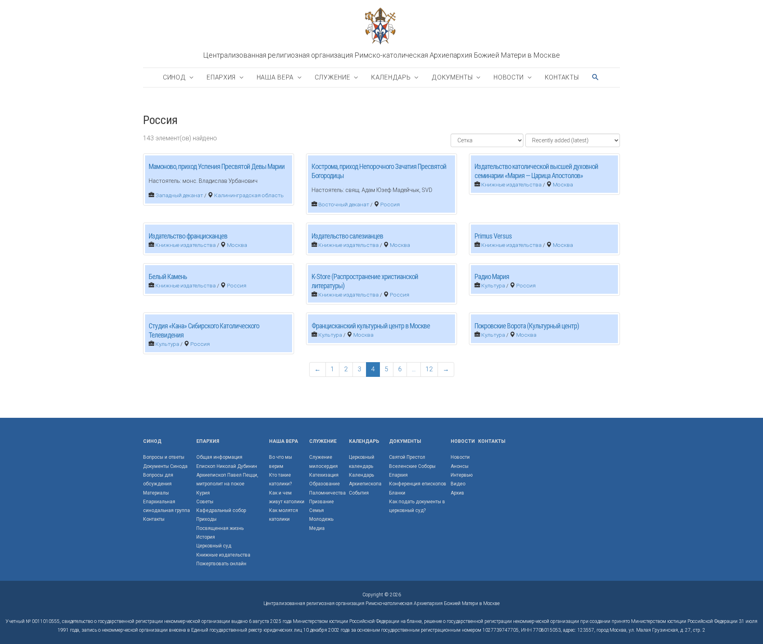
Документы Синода (165, 466)
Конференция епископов (417, 484)
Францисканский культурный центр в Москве (371, 326)
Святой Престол (407, 457)
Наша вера (275, 77)
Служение (333, 77)
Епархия (221, 77)
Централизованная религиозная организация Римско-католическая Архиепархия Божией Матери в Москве (381, 55)
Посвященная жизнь (220, 528)
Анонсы (460, 466)
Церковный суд (213, 546)
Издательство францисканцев (188, 236)
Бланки (397, 493)
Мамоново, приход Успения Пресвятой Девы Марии (217, 166)
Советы (204, 501)
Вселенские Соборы (412, 466)
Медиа (317, 528)
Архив (457, 493)
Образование (324, 484)
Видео (458, 484)
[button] (595, 77)
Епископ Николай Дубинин (226, 466)
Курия (203, 493)
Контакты (562, 77)
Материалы (156, 493)
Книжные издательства (511, 184)
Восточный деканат (343, 204)
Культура (493, 285)
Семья (316, 510)
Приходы (206, 519)
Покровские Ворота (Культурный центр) (526, 326)
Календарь (391, 77)
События (359, 493)
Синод (174, 77)
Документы (452, 77)
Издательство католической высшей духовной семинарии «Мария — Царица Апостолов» (536, 171)
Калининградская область (249, 195)
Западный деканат (179, 195)
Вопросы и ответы (163, 457)
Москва (563, 184)
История (205, 537)
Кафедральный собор (221, 510)
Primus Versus (493, 236)
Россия (390, 204)
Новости (509, 77)
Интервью (462, 475)
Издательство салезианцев (347, 236)
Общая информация (219, 457)
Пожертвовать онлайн (221, 563)
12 (429, 369)
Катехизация (324, 475)
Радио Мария (491, 276)
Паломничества (327, 493)
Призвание (321, 501)
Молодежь (321, 519)
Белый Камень (168, 276)
